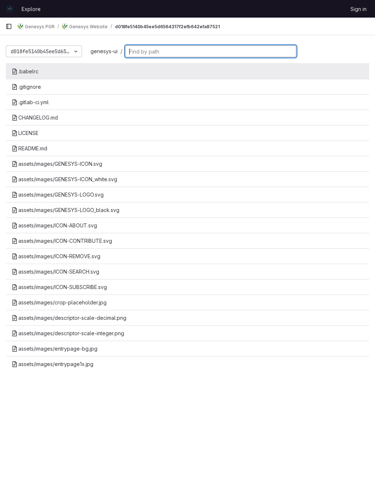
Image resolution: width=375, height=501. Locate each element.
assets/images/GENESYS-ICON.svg (60, 164)
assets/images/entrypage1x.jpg (55, 364)
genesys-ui (104, 51)
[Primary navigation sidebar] (9, 26)
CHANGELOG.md (38, 117)
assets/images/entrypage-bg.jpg (57, 348)
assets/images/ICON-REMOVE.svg (59, 256)
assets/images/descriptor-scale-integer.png (71, 333)
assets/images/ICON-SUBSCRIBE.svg (62, 287)
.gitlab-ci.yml (33, 102)
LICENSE (28, 133)
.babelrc (28, 71)
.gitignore (29, 87)
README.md (32, 148)
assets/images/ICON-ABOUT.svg (57, 225)
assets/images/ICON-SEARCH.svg (58, 271)
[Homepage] (10, 9)
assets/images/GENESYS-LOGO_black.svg (68, 210)
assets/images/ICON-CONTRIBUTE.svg (65, 241)
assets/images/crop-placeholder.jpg (62, 302)
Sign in (358, 9)
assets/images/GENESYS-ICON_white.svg (67, 179)
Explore (31, 9)
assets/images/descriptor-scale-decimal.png (72, 318)
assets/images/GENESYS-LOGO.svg (61, 194)
